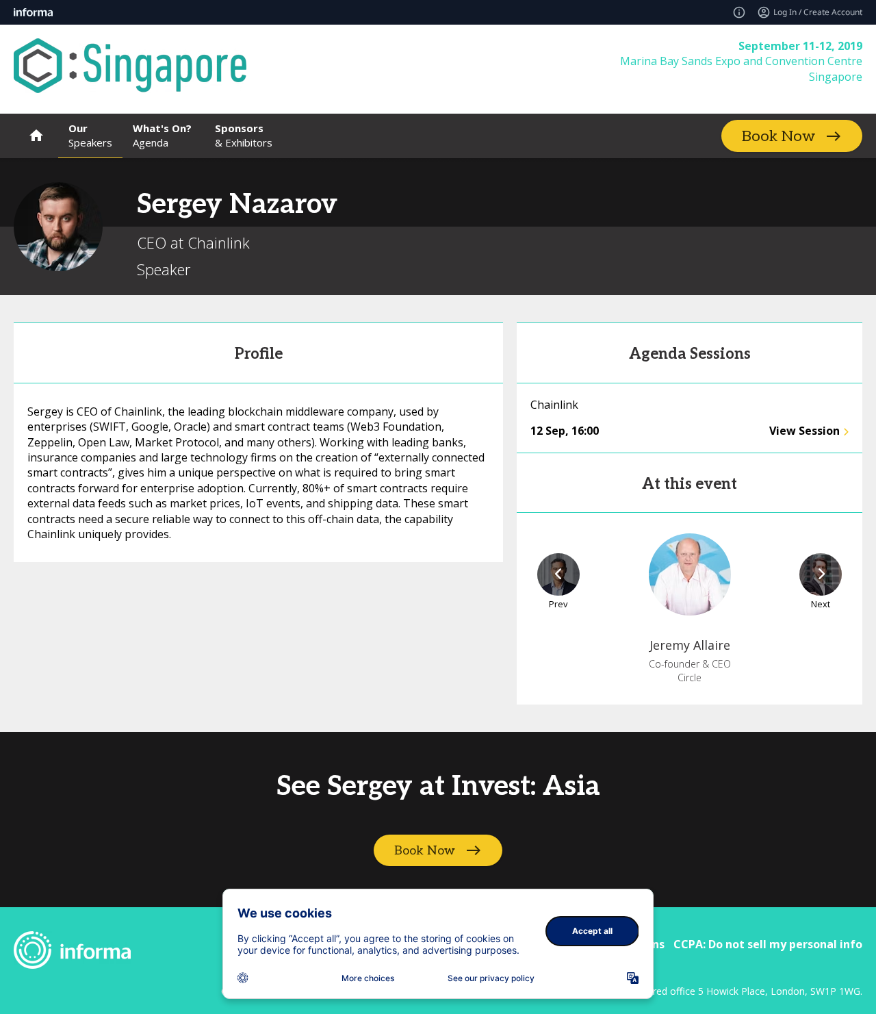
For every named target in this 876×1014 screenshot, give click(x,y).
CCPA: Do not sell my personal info (767, 944)
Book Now (778, 136)
